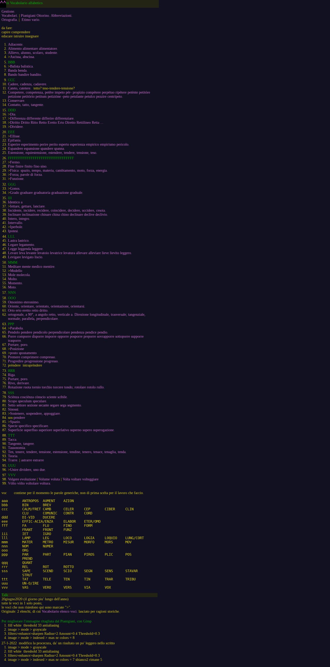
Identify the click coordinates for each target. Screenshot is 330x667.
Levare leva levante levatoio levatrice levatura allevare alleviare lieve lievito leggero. (70, 253)
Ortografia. (10, 20)
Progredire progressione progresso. (33, 361)
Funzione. (17, 179)
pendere (19, 418)
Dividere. (17, 127)
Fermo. (15, 162)
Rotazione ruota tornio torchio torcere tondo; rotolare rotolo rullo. (56, 387)
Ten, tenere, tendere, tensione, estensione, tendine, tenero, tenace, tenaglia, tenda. (67, 452)
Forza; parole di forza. (26, 175)
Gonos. (15, 188)
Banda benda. (18, 70)
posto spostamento (23, 353)
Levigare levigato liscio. (25, 257)
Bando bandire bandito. (25, 75)
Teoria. (13, 456)
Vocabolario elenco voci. (60, 611)
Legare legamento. (21, 245)
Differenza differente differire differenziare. (42, 118)
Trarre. (13, 460)
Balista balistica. (22, 66)
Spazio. (15, 422)
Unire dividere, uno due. (28, 470)
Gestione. (8, 11)
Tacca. (12, 439)
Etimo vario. (31, 20)
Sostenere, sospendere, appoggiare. (35, 413)
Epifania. (14, 140)
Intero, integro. (19, 219)
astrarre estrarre (32, 460)
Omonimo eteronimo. (23, 302)
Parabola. (17, 328)
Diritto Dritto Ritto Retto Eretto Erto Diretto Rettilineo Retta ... (56, 122)
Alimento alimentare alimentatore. (33, 49)
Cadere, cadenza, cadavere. (27, 84)
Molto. (13, 279)
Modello (16, 271)
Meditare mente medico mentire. (31, 267)
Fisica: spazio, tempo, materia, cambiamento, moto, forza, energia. (59, 170)
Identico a (15, 202)
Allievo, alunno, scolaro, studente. (33, 53)
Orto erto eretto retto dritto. (28, 310)
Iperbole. (16, 227)
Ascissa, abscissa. (22, 57)
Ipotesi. (13, 231)
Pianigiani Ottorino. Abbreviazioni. (46, 16)
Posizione (17, 349)
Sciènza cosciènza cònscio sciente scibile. (38, 397)
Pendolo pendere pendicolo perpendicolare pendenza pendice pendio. (58, 332)
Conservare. (16, 101)
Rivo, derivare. (19, 383)
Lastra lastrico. (19, 241)
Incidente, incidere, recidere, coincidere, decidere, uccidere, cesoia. (57, 210)
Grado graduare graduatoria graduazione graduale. (46, 193)
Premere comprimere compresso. (32, 357)
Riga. (12, 375)
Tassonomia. (17, 448)
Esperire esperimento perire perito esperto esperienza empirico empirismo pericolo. (68, 144)
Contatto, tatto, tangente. (26, 105)
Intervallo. (15, 223)
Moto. (12, 287)
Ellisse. (15, 136)
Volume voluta (49, 479)
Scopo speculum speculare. (27, 401)
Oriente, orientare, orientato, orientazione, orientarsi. (46, 306)
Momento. (15, 283)
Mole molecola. (19, 275)
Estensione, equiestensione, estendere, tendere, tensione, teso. (52, 153)
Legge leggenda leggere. (26, 249)
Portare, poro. (18, 345)
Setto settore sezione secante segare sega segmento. (45, 405)
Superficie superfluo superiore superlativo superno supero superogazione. (61, 430)
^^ (3, 3)
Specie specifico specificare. (28, 426)
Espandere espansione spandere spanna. (36, 149)
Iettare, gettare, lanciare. (28, 206)
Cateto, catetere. (19, 88)
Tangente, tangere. (21, 444)
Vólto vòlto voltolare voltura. (29, 483)
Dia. (13, 114)
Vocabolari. (10, 16)
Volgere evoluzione (22, 479)
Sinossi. (13, 409)
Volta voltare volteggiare (80, 479)
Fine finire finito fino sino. (27, 166)
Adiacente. (15, 44)
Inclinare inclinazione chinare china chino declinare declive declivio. (58, 214)
